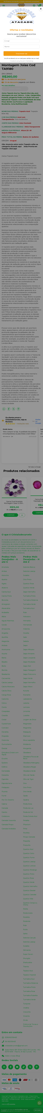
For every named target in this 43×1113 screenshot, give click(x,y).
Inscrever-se (21, 53)
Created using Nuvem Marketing (21, 61)
